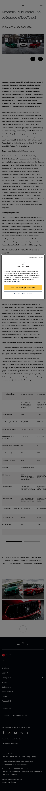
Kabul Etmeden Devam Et (36, 257)
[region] (23, 276)
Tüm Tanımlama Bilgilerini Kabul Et (23, 288)
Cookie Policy (16, 281)
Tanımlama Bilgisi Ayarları (23, 294)
